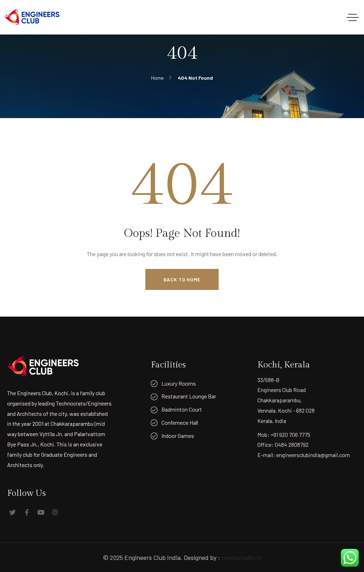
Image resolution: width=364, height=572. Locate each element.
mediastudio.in (241, 557)
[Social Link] (12, 512)
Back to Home (182, 279)
